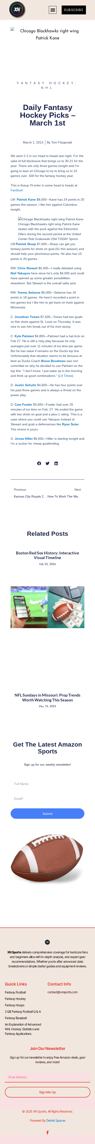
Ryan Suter (70, 424)
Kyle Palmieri (24, 336)
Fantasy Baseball (16, 1018)
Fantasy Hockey (15, 999)
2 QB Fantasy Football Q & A (23, 1011)
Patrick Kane (26, 199)
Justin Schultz (25, 385)
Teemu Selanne (28, 292)
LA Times (65, 375)
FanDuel (17, 190)
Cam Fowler (23, 404)
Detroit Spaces (55, 1120)
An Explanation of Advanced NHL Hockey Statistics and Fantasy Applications (23, 1029)
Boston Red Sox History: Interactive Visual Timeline (47, 555)
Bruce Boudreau (53, 361)
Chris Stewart (27, 268)
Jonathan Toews (27, 317)
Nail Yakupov (20, 273)
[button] (53, 10)
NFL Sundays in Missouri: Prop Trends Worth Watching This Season (47, 697)
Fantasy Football (15, 992)
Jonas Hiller (24, 438)
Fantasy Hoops (14, 1005)
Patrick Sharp (26, 244)
